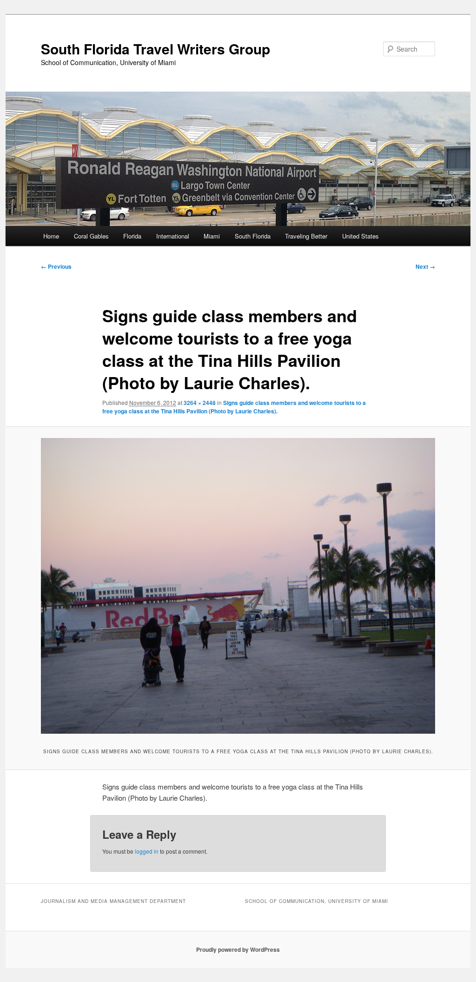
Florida (132, 236)
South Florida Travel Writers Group (155, 49)
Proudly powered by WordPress (238, 949)
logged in (147, 851)
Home (51, 236)
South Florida (253, 236)
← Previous (56, 266)
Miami (212, 236)
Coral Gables (91, 236)
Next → (425, 266)
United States (360, 236)
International (172, 236)
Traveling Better (306, 236)
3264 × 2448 (200, 402)
